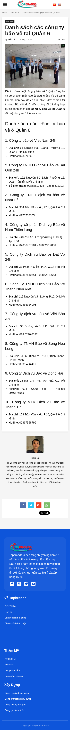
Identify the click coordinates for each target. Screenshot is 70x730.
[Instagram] (19, 584)
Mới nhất (9, 21)
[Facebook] (12, 584)
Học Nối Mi (10, 658)
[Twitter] (27, 584)
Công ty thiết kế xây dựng (18, 698)
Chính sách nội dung (15, 617)
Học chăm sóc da (14, 676)
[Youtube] (34, 584)
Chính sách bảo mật (15, 623)
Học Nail (9, 664)
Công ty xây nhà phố (15, 704)
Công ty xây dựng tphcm (17, 693)
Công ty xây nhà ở (14, 710)
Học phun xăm (12, 670)
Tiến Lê (11, 39)
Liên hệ (8, 612)
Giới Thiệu (10, 606)
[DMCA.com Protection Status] (12, 644)
